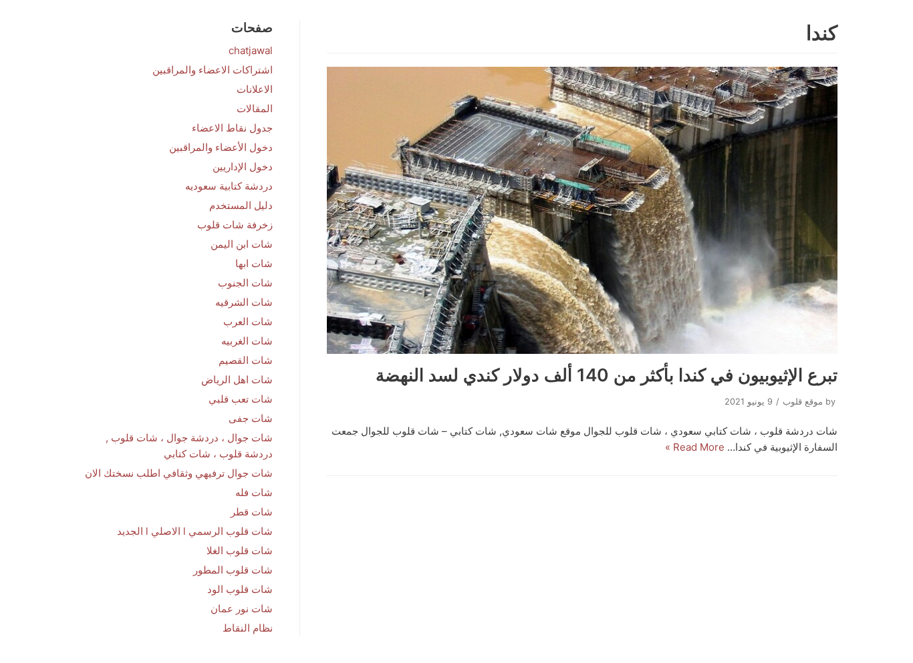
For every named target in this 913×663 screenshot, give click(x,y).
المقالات (255, 108)
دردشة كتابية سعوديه (229, 186)
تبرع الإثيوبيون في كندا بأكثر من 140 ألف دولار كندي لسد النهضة (606, 375)
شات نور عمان (242, 608)
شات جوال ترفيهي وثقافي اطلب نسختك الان (179, 473)
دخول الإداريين (243, 166)
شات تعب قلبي (241, 399)
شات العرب (248, 321)
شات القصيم (246, 360)
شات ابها (254, 263)
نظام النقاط (248, 628)
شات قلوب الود (240, 589)
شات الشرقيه (244, 302)
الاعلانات (255, 89)
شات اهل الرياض (237, 379)
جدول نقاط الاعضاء (232, 128)
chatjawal (251, 50)
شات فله (254, 492)
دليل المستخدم (241, 205)
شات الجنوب (245, 282)
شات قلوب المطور (233, 570)
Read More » (695, 447)
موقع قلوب (803, 402)
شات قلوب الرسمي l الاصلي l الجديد (195, 531)
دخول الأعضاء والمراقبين (221, 147)
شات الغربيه (247, 341)
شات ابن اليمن (242, 244)
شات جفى (251, 418)
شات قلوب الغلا (240, 550)
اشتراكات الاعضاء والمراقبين (212, 69)
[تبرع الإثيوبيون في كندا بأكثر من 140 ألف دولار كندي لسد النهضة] (582, 210)
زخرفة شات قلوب (235, 224)
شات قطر (252, 511)
